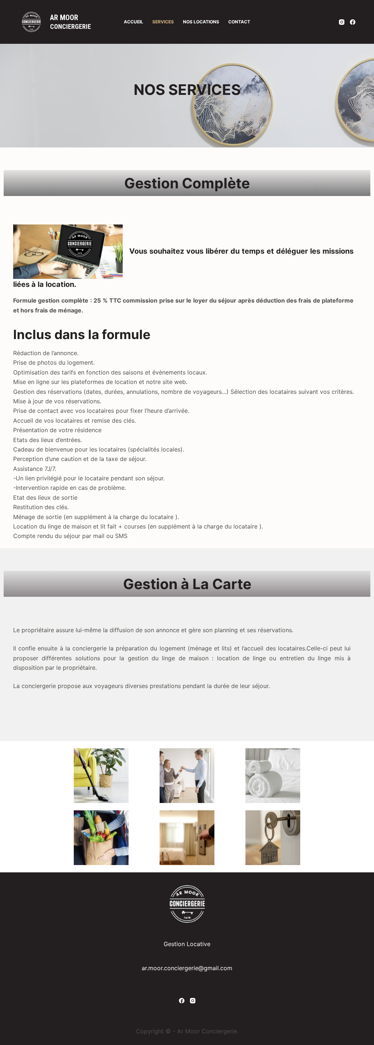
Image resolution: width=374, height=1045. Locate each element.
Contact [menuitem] (239, 21)
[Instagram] (341, 22)
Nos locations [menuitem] (201, 21)
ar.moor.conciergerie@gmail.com (187, 968)
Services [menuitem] (163, 21)
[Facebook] (352, 22)
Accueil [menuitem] (133, 21)
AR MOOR (64, 17)
